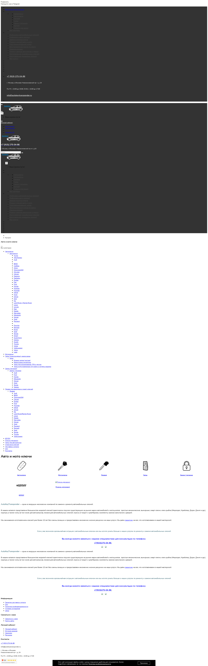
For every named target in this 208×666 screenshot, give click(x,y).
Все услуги (14, 59)
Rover (16, 330)
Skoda (16, 334)
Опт (6, 449)
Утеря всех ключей (12, 61)
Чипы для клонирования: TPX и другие (27, 364)
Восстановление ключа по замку (23, 47)
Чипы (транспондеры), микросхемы (17, 356)
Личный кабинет (11, 629)
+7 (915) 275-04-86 (16, 76)
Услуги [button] (7, 33)
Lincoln (16, 307)
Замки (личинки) (11, 369)
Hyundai (17, 291)
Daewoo (17, 276)
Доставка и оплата (12, 447)
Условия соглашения (12, 609)
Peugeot (17, 321)
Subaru (16, 340)
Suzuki (16, 342)
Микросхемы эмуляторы (22, 362)
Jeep (15, 299)
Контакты (8, 71)
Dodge (16, 280)
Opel (15, 319)
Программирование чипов (20, 44)
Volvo (16, 350)
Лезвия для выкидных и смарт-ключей (19, 389)
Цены (7, 65)
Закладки (8, 633)
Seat (15, 332)
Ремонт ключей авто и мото (21, 42)
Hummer (17, 288)
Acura (16, 256)
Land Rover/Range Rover (22, 414)
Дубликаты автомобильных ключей (24, 35)
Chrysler (17, 272)
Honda (16, 286)
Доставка (8, 67)
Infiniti (16, 293)
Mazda (16, 311)
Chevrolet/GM (18, 270)
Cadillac (16, 266)
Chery (16, 268)
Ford (15, 284)
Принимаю (144, 663)
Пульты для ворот (21, 28)
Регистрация (9, 10)
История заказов (11, 631)
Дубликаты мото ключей (20, 37)
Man (15, 309)
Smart (16, 336)
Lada (15, 352)
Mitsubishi (17, 315)
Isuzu (15, 295)
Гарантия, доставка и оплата (15, 602)
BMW (16, 264)
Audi (15, 260)
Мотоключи (18, 16)
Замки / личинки (21, 23)
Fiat (15, 282)
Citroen (16, 274)
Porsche (16, 325)
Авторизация (19, 10)
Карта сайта (9, 621)
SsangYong (18, 338)
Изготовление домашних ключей (23, 56)
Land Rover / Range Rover (23, 303)
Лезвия (17, 18)
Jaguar (16, 297)
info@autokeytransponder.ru (19, 95)
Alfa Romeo (18, 258)
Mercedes (17, 313)
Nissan (16, 317)
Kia (15, 301)
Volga (16, 346)
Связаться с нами (11, 619)
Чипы (16, 21)
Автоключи (18, 14)
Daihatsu (17, 278)
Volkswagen (18, 348)
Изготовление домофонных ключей (24, 54)
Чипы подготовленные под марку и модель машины (32, 367)
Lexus (16, 305)
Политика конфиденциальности (16, 607)
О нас (7, 69)
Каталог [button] (8, 12)
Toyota (16, 344)
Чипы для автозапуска (13, 63)
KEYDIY (17, 26)
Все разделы (15, 30)
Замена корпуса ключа (19, 40)
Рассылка (8, 635)
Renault (16, 328)
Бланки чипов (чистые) (22, 360)
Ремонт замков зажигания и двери (24, 51)
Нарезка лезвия (16, 49)
